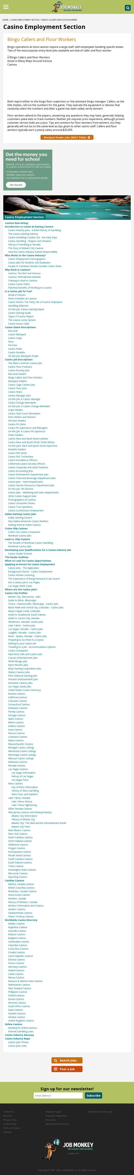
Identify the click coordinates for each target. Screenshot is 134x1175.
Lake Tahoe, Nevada (19, 797)
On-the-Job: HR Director (20, 488)
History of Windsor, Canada (22, 902)
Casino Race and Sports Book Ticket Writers (31, 442)
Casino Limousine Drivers (21, 503)
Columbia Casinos (17, 945)
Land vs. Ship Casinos (17, 539)
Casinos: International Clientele (24, 276)
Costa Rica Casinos (18, 948)
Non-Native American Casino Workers (28, 521)
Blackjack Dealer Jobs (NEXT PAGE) (65, 137)
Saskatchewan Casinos (20, 912)
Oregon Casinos (16, 848)
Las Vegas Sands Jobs (19, 686)
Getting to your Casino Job (22, 643)
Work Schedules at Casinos (22, 298)
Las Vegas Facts (20, 779)
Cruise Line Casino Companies (24, 532)
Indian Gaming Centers (20, 517)
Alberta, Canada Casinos (21, 884)
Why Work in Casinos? (18, 269)
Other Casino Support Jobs (22, 496)
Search (128, 8)
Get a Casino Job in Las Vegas (24, 582)
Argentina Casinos (17, 927)
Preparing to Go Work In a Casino (26, 639)
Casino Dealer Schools (20, 553)
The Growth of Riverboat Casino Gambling (30, 542)
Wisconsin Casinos (18, 873)
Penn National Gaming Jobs (22, 675)
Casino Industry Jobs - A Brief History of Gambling (34, 230)
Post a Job (67, 1069)
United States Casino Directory (24, 690)
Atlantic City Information (24, 815)
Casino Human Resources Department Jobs (31, 485)
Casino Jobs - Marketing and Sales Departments (33, 492)
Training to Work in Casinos (22, 280)
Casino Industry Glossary (19, 1035)
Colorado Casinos (17, 700)
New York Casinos (17, 833)
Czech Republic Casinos (20, 955)
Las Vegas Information (23, 772)
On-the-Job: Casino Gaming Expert (26, 309)
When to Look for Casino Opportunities (28, 560)
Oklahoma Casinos (18, 844)
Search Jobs (68, 1060)
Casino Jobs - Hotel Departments (25, 481)
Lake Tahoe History (21, 801)
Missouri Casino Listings (21, 758)
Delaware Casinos (17, 708)
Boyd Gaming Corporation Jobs (24, 668)
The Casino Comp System (22, 320)
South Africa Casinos (19, 1006)
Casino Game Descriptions (20, 327)
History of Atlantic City (23, 819)
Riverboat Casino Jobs (19, 535)
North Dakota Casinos (20, 841)
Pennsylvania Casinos (19, 851)
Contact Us (8, 1111)
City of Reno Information (24, 787)
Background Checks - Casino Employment (30, 571)
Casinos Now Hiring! (16, 223)
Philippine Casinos (17, 991)
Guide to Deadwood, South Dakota (27, 614)
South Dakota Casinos (20, 862)
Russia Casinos (16, 999)
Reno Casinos (15, 783)
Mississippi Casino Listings (22, 754)
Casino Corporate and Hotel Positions (28, 467)
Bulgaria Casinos (17, 938)
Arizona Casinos (16, 693)
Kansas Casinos (16, 733)
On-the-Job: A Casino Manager (24, 399)
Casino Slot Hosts (17, 452)
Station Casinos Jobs (19, 672)
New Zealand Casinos (19, 988)
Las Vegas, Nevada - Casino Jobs (25, 629)
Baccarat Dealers (17, 373)
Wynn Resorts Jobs (18, 664)
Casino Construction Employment (26, 510)
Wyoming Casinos (17, 876)
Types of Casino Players (21, 316)
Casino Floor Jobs (17, 388)
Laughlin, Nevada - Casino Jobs (24, 632)
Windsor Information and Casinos (26, 905)
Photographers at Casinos (22, 499)
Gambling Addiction (18, 305)
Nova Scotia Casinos (19, 894)
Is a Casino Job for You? (18, 291)
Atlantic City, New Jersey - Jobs (24, 596)
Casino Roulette (16, 352)
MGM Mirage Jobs (17, 661)
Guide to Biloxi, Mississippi (22, 600)
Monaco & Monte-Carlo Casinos (25, 981)
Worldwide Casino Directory (21, 920)
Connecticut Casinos (19, 704)
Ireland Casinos (16, 970)
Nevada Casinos (16, 765)
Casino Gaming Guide (19, 312)
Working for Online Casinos (22, 1027)
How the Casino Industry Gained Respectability (32, 251)
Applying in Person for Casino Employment (30, 564)
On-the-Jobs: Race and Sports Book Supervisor (33, 445)
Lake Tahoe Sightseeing (24, 805)
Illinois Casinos (16, 722)
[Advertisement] (93, 76)
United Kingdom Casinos (21, 1020)
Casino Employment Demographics (27, 258)
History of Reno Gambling (25, 790)
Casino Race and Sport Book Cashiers (28, 438)
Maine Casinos (16, 740)
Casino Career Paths (19, 284)
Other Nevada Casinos (20, 808)
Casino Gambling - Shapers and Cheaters (29, 241)
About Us (7, 1115)
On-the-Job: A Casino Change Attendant (29, 406)
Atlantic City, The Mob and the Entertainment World (38, 823)
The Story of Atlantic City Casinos (25, 248)
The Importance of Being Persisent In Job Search (34, 578)
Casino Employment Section (24, 19)
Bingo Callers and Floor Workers (25, 377)
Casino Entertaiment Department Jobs (28, 474)
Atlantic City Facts (20, 826)
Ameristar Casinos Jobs (20, 682)
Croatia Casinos (16, 952)
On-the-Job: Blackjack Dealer (23, 355)
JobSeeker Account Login (100, 1111)
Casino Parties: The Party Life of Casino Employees (35, 302)
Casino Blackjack (17, 334)
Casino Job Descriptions (19, 359)
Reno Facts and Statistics (24, 794)
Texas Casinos (16, 866)
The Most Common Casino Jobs (25, 363)
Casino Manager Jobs (19, 395)
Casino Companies (18, 650)
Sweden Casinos (16, 1013)
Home (5, 19)
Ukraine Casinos (16, 1017)
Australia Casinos (17, 930)
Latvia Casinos (16, 973)
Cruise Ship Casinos (16, 528)
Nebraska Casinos (17, 761)
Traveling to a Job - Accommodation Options (32, 646)
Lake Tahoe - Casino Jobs (21, 625)
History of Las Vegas (22, 776)
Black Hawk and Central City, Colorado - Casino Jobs (35, 607)
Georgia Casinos (16, 715)
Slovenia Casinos (17, 1002)
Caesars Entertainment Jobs (23, 657)
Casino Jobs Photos (18, 1042)
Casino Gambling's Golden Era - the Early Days (32, 237)
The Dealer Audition (16, 557)
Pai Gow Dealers (17, 420)
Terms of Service (11, 1127)
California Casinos (17, 697)
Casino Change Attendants (22, 402)
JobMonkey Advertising (57, 1123)
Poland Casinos (16, 995)
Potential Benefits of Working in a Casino (30, 287)
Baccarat (13, 330)
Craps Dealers (15, 409)
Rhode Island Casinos (19, 855)
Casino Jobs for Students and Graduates (29, 262)
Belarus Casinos (16, 934)
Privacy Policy (10, 1119)
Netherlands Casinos (19, 984)
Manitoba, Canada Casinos (22, 891)
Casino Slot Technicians (20, 456)
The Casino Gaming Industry (23, 233)
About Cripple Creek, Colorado (24, 611)
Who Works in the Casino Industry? (25, 255)
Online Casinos (13, 1024)
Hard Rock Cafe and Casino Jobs (25, 654)
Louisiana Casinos (17, 736)
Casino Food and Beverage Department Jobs (32, 478)
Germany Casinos (17, 966)
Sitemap (7, 1132)
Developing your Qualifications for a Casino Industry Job (38, 549)
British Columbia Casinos (21, 887)
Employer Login (53, 1111)
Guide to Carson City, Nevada (23, 618)
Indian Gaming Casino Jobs (20, 514)
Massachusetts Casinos (20, 744)
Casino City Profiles (16, 593)
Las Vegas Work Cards (20, 585)
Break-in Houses (17, 294)
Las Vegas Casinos (18, 769)
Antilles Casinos (16, 923)
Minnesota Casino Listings (22, 751)
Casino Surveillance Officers (22, 460)
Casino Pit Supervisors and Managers (28, 427)
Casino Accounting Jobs (20, 470)
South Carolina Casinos (20, 858)
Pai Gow (12, 345)
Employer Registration (56, 1115)
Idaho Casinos (15, 718)
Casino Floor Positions (20, 366)
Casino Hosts (15, 391)
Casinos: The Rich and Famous (24, 273)
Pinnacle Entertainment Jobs (23, 679)
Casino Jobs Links (17, 1045)
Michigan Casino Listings (21, 747)
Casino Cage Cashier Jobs (21, 384)
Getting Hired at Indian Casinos (24, 524)
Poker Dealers (15, 435)
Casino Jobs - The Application (23, 567)
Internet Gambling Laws (20, 1031)
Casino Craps (15, 338)
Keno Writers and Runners (22, 417)
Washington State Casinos (22, 869)
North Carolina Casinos (20, 837)
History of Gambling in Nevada (24, 244)
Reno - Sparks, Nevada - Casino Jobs (27, 636)
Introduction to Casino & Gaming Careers (29, 226)
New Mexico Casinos (19, 830)
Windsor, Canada (17, 898)
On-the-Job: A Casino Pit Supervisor (26, 431)
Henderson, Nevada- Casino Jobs (25, 621)
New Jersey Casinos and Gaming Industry (30, 812)
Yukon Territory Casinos (21, 916)
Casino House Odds (18, 323)
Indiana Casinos (16, 726)
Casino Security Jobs (19, 370)
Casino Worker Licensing (21, 575)
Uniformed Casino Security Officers (26, 463)
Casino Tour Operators (20, 506)
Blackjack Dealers (17, 381)
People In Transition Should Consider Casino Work (34, 266)
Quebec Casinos (16, 909)
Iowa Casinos (15, 729)
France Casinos (16, 963)
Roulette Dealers (17, 449)
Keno (11, 341)
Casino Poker (15, 348)
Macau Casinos (16, 977)
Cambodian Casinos (18, 941)
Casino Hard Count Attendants (24, 413)
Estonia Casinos (16, 959)
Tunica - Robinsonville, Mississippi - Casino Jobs (33, 603)
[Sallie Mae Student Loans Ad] (67, 170)
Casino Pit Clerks (17, 424)
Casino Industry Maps (17, 1038)
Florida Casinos (16, 711)
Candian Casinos (14, 880)
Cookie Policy (9, 1123)
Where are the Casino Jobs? (21, 589)
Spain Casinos (15, 1009)
